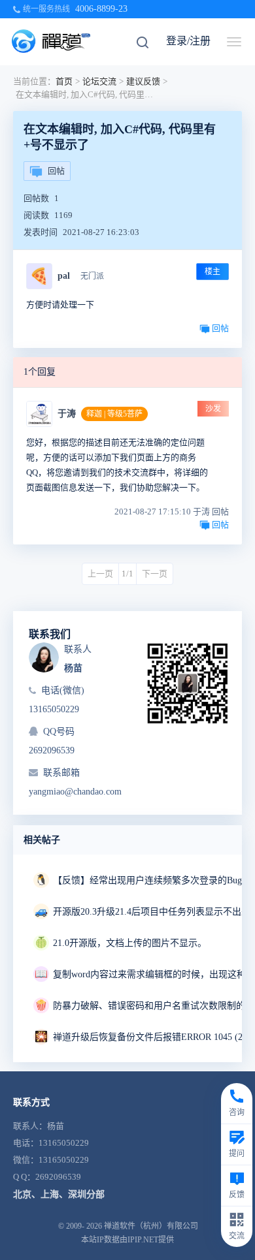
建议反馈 (143, 81)
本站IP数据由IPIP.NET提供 (127, 1239)
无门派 (92, 276)
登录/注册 (188, 40)
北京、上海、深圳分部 (59, 1194)
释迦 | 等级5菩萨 (114, 413)
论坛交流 (99, 81)
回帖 (56, 171)
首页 (64, 81)
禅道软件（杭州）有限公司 (151, 1226)
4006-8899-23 (101, 9)
